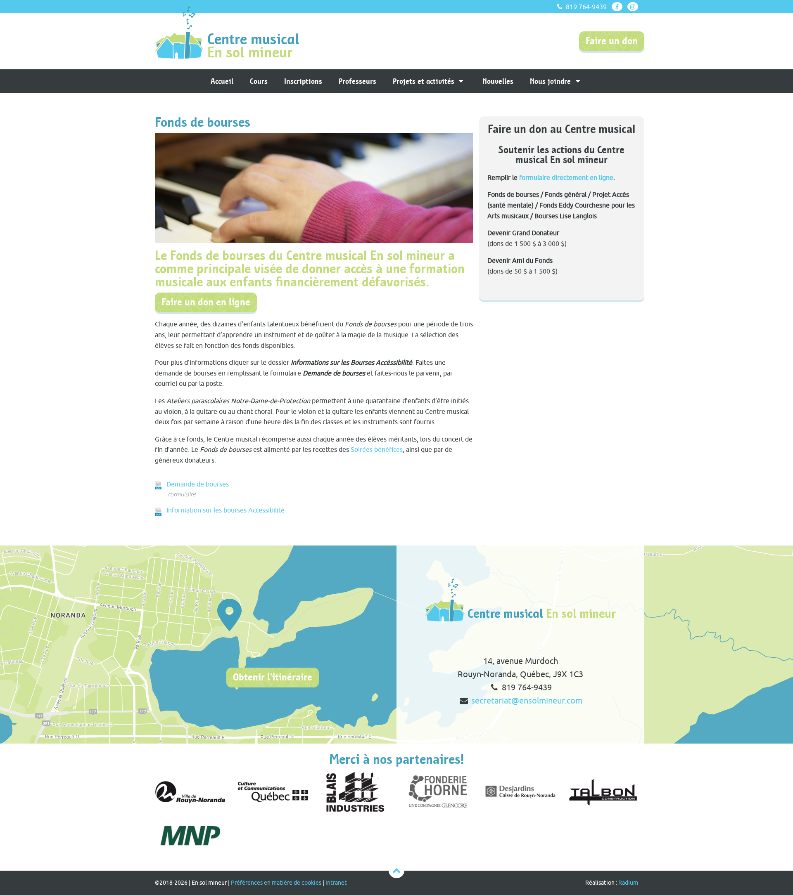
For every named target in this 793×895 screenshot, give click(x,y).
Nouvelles (497, 81)
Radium (628, 882)
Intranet (336, 882)
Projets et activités (424, 81)
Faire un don (612, 41)
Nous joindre (551, 81)
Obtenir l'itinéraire (272, 677)
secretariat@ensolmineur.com (526, 700)
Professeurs (357, 81)
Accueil (222, 81)
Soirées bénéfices (377, 449)
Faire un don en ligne (205, 302)
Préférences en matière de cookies (276, 882)
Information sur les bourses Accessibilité (225, 510)
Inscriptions (303, 81)
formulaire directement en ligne (566, 177)
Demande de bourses (197, 484)
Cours (259, 81)
